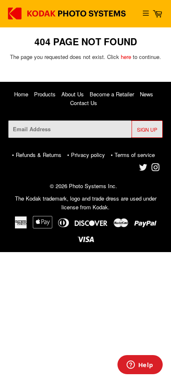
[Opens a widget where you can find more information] (140, 365)
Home (21, 94)
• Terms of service (133, 155)
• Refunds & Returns (36, 155)
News (146, 94)
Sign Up (147, 129)
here (126, 57)
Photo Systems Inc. (93, 186)
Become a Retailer (112, 94)
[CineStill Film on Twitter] (143, 168)
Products (45, 94)
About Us (72, 94)
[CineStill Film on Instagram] (155, 168)
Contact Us (83, 103)
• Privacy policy (86, 155)
